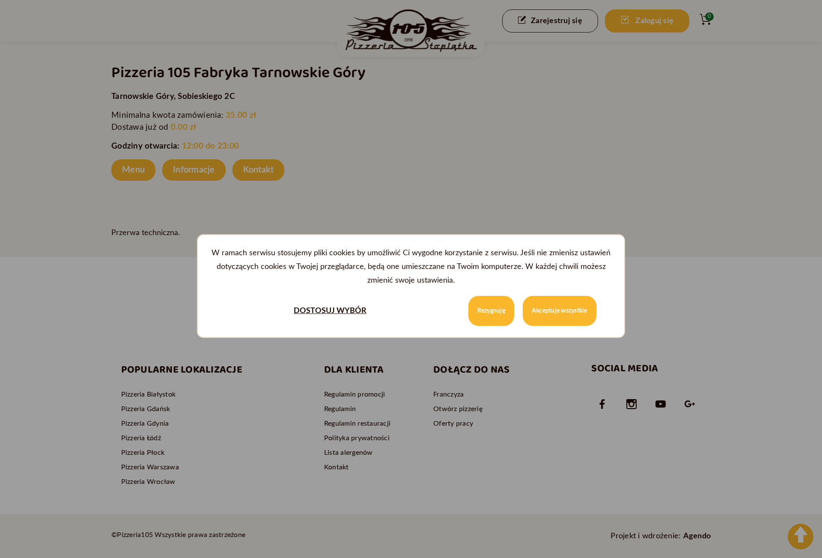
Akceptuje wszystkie (559, 311)
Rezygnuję (491, 311)
